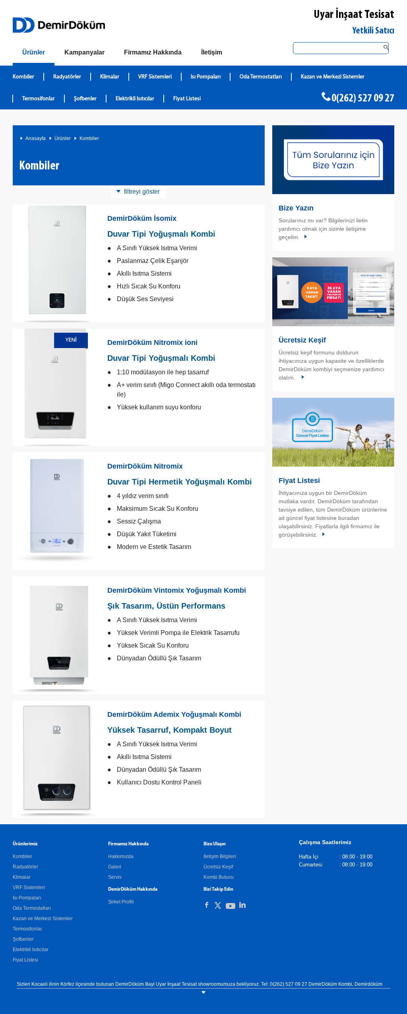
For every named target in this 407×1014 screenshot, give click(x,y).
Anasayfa (35, 138)
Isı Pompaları (206, 77)
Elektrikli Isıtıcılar (135, 99)
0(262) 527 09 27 (362, 98)
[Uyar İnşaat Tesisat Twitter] (218, 906)
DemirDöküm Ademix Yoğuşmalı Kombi (174, 714)
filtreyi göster (142, 191)
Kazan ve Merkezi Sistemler (332, 77)
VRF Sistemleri (155, 77)
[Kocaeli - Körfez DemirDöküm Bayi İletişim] (333, 159)
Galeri (114, 867)
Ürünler (62, 138)
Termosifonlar (38, 99)
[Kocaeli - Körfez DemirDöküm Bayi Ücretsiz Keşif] (333, 291)
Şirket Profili (121, 902)
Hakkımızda (121, 856)
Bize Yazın (296, 208)
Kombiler (23, 77)
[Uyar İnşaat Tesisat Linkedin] (242, 905)
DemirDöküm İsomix (141, 218)
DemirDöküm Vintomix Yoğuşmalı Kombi (176, 590)
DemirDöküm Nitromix (145, 466)
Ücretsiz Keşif (302, 340)
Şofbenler (85, 99)
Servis (115, 877)
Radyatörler (67, 77)
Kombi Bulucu (219, 877)
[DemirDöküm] (59, 25)
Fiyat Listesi (187, 99)
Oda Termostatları (261, 77)
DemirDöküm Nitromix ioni (152, 342)
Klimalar (109, 77)
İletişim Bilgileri (220, 856)
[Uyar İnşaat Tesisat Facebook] (207, 905)
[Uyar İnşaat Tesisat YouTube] (230, 907)
